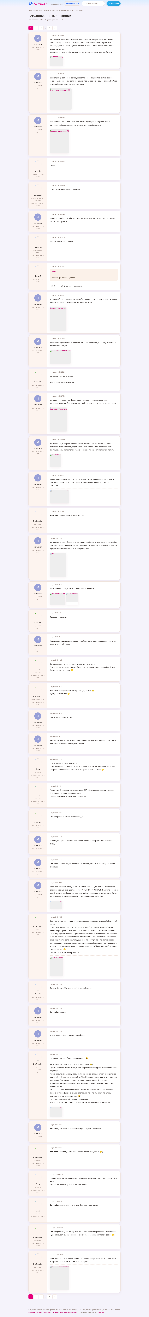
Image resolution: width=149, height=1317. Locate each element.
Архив (30, 10)
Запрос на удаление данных (68, 1312)
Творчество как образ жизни (53, 10)
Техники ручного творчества (73, 10)
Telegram (101, 1312)
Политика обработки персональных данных (43, 1312)
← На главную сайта (72, 3)
